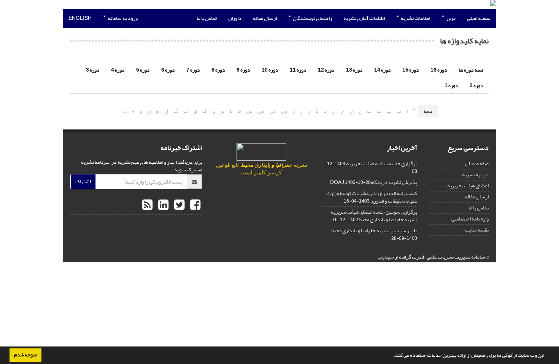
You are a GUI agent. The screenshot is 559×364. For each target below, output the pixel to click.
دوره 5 (143, 70)
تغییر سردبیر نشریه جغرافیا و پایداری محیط (374, 230)
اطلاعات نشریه (415, 18)
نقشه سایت (477, 230)
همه (428, 111)
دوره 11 (298, 70)
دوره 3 (93, 70)
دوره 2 (476, 85)
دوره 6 (168, 70)
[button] (392, 356)
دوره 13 (354, 70)
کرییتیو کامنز (268, 173)
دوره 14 (382, 70)
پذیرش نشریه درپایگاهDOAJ (373, 182)
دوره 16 (438, 70)
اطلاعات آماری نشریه (364, 18)
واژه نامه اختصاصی (470, 219)
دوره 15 (410, 70)
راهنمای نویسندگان (312, 18)
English (80, 18)
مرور (450, 18)
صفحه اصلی (479, 18)
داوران (234, 18)
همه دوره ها (471, 70)
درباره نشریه (475, 174)
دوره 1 (451, 85)
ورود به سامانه (122, 18)
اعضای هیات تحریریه (468, 185)
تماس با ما (207, 18)
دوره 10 (270, 70)
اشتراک (83, 181)
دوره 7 (193, 70)
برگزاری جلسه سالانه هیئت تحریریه (381, 163)
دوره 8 (218, 70)
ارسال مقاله (265, 18)
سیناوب (386, 257)
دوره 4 (118, 70)
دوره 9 (243, 70)
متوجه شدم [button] (25, 354)
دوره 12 (326, 70)
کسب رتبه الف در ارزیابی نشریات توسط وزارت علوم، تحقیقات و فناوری (371, 197)
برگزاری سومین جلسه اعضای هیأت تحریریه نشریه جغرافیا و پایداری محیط (374, 216)
